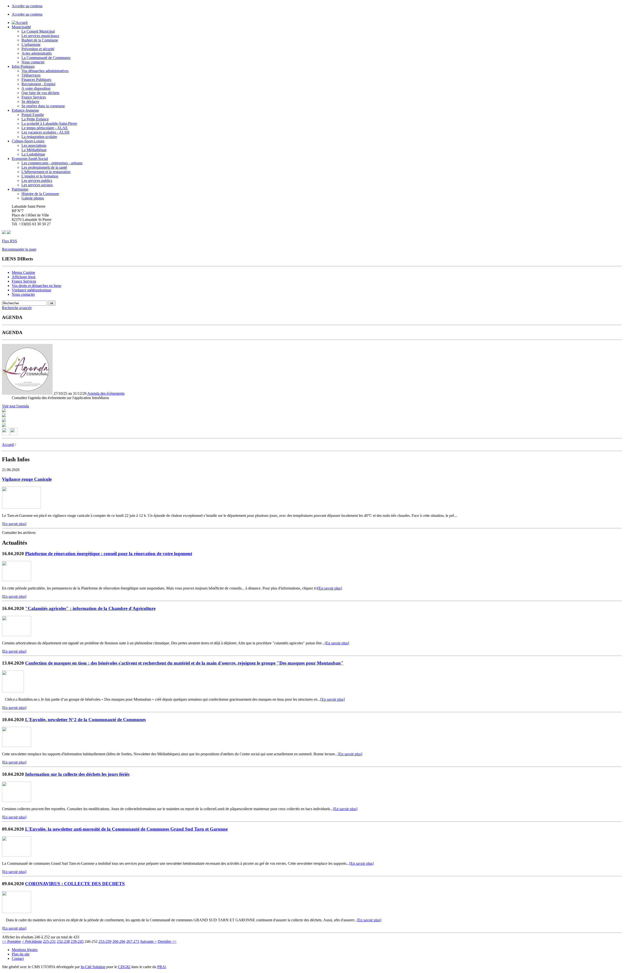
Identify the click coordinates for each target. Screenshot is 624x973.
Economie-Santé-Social (30, 159)
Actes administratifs (36, 53)
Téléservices (30, 75)
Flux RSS (9, 241)
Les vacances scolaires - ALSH (45, 132)
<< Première (11, 941)
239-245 (77, 941)
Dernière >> (167, 941)
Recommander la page (19, 249)
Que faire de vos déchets (40, 93)
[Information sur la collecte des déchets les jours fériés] (16, 800)
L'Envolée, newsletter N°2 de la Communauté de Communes (85, 719)
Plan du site (20, 954)
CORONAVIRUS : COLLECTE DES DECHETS (75, 883)
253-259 (104, 941)
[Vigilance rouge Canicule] (21, 507)
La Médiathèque (34, 150)
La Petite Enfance (35, 119)
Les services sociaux (37, 185)
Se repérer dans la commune (43, 106)
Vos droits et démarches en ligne (36, 286)
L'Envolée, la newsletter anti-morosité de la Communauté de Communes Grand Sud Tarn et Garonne (126, 829)
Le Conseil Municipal (38, 31)
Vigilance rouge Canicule (27, 479)
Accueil (8, 444)
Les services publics (36, 180)
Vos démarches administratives (44, 71)
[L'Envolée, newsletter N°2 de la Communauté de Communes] (16, 746)
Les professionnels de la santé (44, 167)
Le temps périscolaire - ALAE (44, 128)
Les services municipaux (40, 36)
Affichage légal (23, 277)
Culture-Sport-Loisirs (28, 141)
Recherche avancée (17, 308)
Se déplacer (30, 101)
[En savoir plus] (14, 524)
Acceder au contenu (27, 6)
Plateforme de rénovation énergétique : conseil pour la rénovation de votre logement (108, 553)
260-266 (118, 941)
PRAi (161, 967)
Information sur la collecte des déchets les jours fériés (77, 774)
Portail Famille (32, 115)
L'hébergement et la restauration (45, 172)
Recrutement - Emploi (38, 84)
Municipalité (21, 27)
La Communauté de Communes (45, 58)
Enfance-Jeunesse (25, 110)
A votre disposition (35, 88)
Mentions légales (25, 950)
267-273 (132, 941)
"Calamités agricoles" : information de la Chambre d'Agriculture (90, 608)
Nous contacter (33, 62)
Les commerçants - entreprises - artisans (51, 163)
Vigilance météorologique (31, 290)
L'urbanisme (30, 44)
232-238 (63, 941)
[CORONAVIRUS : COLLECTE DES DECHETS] (16, 912)
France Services (33, 97)
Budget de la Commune (39, 40)
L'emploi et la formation (39, 176)
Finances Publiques (36, 80)
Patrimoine (20, 189)
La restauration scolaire (39, 137)
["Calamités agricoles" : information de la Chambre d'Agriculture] (16, 635)
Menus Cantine (23, 272)
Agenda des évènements (106, 393)
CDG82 (124, 967)
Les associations (33, 145)
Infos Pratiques (23, 66)
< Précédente (32, 941)
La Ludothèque (33, 154)
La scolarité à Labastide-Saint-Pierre (49, 123)
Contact (18, 958)
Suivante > (148, 941)
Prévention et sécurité (37, 49)
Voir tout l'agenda (15, 406)
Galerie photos (32, 198)
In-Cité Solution (93, 967)
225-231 (49, 941)
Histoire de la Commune (40, 194)
